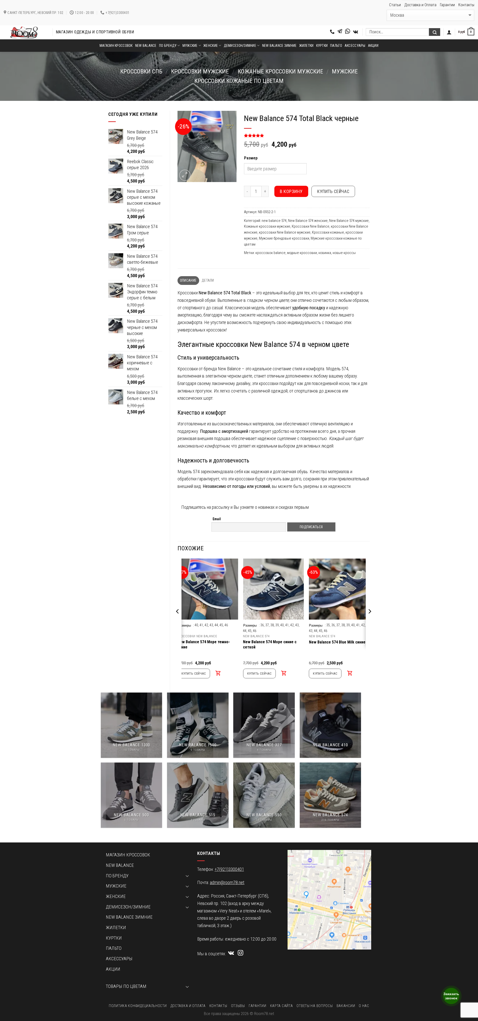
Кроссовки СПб (141, 71)
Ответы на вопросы (315, 1006)
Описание (188, 280)
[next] (369, 621)
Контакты (466, 4)
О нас (364, 1006)
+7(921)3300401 (229, 869)
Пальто (336, 46)
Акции (373, 46)
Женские (210, 46)
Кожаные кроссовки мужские (280, 71)
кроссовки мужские (200, 71)
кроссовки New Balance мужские (284, 232)
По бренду (168, 46)
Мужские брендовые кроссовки (284, 238)
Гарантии (447, 4)
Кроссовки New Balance (310, 226)
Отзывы (238, 1006)
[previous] (177, 621)
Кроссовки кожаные (328, 232)
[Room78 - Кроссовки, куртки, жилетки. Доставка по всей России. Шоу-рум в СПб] (24, 32)
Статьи (395, 4)
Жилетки (306, 46)
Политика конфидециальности (138, 1006)
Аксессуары (355, 46)
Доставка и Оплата (420, 4)
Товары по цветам (126, 986)
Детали (208, 280)
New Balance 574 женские (308, 220)
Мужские (190, 46)
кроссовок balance (270, 253)
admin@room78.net (227, 882)
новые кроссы (344, 253)
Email (217, 519)
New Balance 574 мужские (349, 220)
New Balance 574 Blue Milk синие (337, 642)
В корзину (291, 191)
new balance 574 (274, 220)
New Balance (146, 46)
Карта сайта (281, 1006)
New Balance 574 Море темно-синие (203, 644)
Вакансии (346, 1006)
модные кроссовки (302, 253)
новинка (324, 253)
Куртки (322, 46)
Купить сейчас (333, 191)
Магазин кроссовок (116, 46)
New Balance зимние (279, 46)
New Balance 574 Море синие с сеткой (270, 644)
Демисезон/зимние (240, 46)
